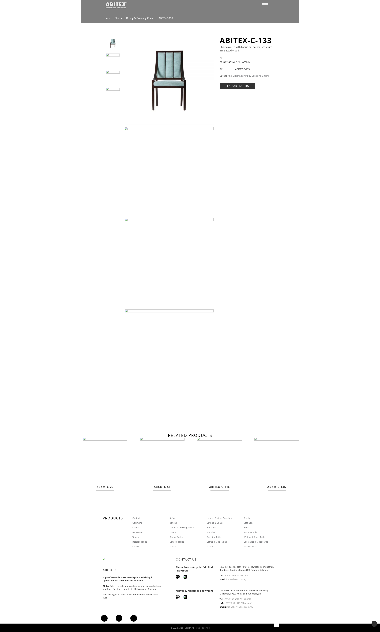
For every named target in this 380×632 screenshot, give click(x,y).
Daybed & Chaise (215, 522)
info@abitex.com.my (236, 579)
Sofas (172, 518)
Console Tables (177, 541)
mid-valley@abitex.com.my (239, 606)
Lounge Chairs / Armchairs (220, 518)
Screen (210, 546)
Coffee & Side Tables (217, 541)
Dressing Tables (214, 537)
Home (106, 18)
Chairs (118, 18)
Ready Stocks (250, 546)
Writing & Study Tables (255, 537)
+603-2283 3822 (231, 599)
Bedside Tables (139, 541)
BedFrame (137, 532)
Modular (211, 532)
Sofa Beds (249, 522)
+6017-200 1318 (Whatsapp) (238, 603)
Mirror (173, 546)
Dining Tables (176, 537)
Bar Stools (212, 527)
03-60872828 (230, 575)
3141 (247, 575)
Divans (173, 532)
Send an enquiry (237, 86)
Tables (135, 537)
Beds (246, 527)
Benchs (173, 522)
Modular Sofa (250, 532)
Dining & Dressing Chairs (140, 18)
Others (135, 546)
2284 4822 (246, 599)
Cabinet (136, 518)
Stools (247, 518)
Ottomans (137, 522)
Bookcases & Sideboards (256, 541)
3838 (240, 575)
